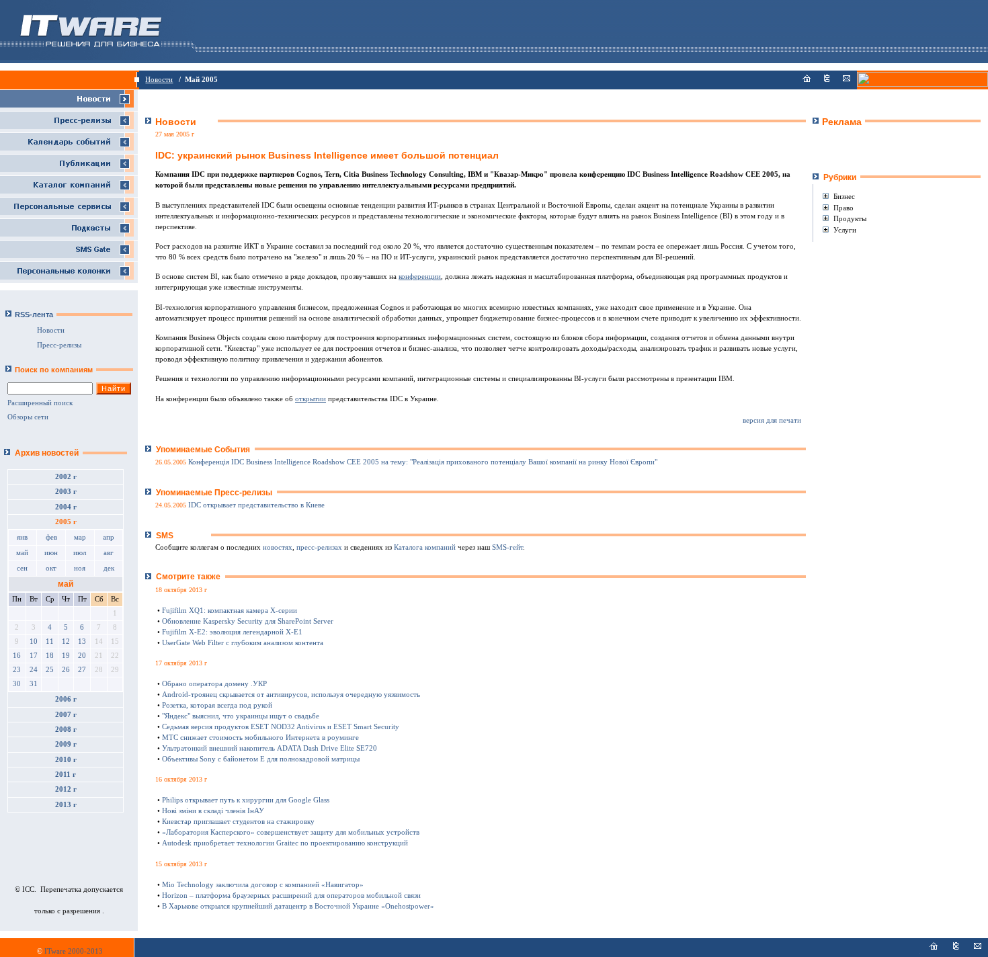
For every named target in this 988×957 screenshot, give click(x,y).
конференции (420, 276)
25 (50, 669)
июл (79, 552)
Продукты (849, 218)
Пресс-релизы (59, 345)
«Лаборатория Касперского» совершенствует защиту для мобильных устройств (290, 832)
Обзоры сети (27, 417)
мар (80, 537)
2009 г (66, 744)
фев (51, 537)
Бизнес (844, 196)
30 (17, 684)
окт (51, 568)
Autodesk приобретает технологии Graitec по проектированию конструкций (285, 843)
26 (66, 669)
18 (50, 655)
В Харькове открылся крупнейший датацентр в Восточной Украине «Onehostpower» (298, 906)
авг (109, 552)
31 (34, 684)
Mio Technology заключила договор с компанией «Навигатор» (263, 884)
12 (66, 641)
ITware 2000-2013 (73, 951)
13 (82, 641)
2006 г (66, 699)
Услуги (844, 230)
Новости (159, 79)
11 (50, 641)
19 (66, 655)
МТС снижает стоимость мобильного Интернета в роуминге (260, 737)
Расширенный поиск (40, 403)
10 (34, 641)
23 (17, 669)
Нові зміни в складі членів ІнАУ (213, 811)
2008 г (66, 729)
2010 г (66, 759)
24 (34, 669)
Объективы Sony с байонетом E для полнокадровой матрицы (261, 759)
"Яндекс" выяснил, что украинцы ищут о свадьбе (240, 716)
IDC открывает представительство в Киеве (256, 505)
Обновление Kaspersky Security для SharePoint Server (247, 621)
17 (34, 655)
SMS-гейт (507, 547)
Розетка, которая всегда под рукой (217, 705)
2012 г (66, 789)
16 (17, 655)
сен (22, 568)
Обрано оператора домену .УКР (214, 684)
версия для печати (772, 420)
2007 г (66, 714)
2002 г (66, 477)
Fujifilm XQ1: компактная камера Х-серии (229, 610)
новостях (277, 547)
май (22, 552)
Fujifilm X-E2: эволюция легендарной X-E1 (232, 632)
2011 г (65, 774)
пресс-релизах (319, 547)
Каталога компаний (425, 547)
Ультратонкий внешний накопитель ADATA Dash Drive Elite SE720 (269, 748)
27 (82, 669)
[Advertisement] (891, 148)
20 (82, 655)
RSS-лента (34, 314)
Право (843, 208)
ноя (79, 568)
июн (51, 552)
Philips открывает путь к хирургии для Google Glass (245, 800)
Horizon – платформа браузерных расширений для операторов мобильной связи (291, 895)
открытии (310, 399)
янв (22, 537)
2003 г (66, 491)
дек (109, 568)
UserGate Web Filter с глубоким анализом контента (242, 643)
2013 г (66, 804)
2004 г (66, 507)
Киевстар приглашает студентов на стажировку (238, 821)
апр (108, 537)
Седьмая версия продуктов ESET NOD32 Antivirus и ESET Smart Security (280, 727)
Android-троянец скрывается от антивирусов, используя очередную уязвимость (291, 694)
